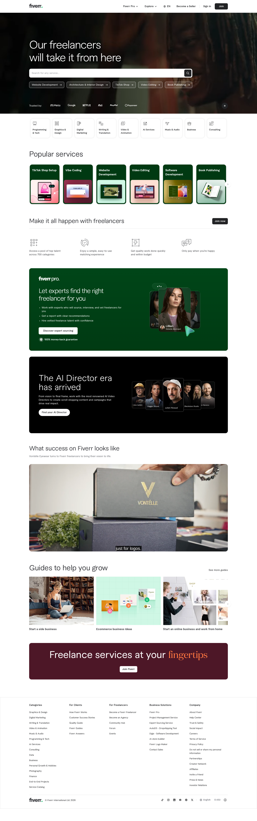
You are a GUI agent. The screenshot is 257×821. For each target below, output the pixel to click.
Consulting (34, 750)
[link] (46, 85)
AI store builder (157, 739)
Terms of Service (197, 739)
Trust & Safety (196, 723)
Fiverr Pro (154, 712)
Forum (112, 728)
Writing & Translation (39, 723)
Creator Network (197, 764)
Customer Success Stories (82, 718)
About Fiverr (195, 712)
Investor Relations (198, 785)
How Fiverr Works (78, 712)
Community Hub (117, 723)
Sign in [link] (207, 6)
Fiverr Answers (76, 734)
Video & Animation (38, 728)
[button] (131, 6)
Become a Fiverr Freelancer (122, 712)
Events (112, 734)
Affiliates (193, 769)
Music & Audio (36, 734)
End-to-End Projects (39, 782)
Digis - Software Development (164, 734)
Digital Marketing (37, 718)
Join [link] (221, 6)
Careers (193, 734)
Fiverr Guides (76, 728)
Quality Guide (76, 723)
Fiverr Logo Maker (158, 744)
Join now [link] (220, 221)
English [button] (207, 800)
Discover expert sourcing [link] (58, 331)
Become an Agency (118, 718)
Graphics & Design (38, 712)
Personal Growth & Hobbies (42, 766)
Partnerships (195, 759)
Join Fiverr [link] (128, 669)
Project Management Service (163, 718)
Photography (35, 771)
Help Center (195, 718)
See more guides (218, 570)
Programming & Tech (39, 739)
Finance (33, 776)
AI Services (34, 744)
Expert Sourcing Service (161, 723)
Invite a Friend (196, 775)
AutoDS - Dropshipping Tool (163, 728)
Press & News (196, 780)
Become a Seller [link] (186, 6)
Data (31, 755)
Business (33, 760)
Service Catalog (36, 787)
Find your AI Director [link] (54, 412)
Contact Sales (156, 750)
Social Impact (196, 728)
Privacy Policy (196, 744)
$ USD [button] (217, 800)
